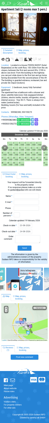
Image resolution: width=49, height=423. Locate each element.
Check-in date (10, 225)
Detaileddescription (8, 51)
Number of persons (7, 214)
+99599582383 (8, 119)
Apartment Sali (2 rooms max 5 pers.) (24, 9)
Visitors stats (10, 402)
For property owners (13, 405)
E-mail (8, 202)
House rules (9, 391)
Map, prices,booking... (23, 51)
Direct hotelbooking (10, 175)
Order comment (8, 237)
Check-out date (9, 231)
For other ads (9, 408)
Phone (8, 208)
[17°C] (2, 3)
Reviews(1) (9, 348)
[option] (24, 29)
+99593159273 (8, 123)
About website (10, 388)
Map (7, 296)
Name (9, 196)
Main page (8, 385)
